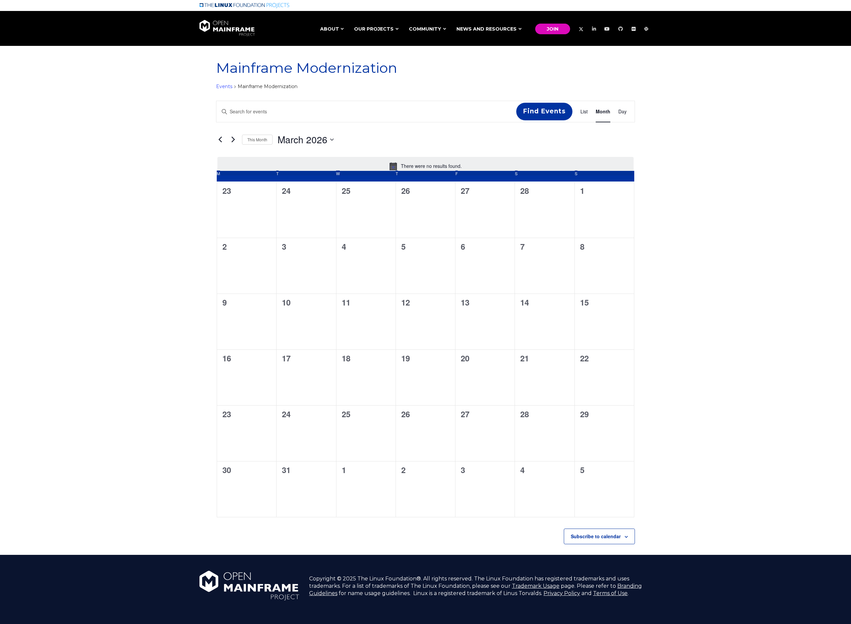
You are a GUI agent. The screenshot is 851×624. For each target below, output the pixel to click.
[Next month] (233, 140)
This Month (257, 139)
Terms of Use (610, 593)
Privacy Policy (562, 593)
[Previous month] (220, 140)
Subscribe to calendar (596, 536)
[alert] (425, 166)
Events (224, 86)
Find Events (544, 111)
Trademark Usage (535, 586)
